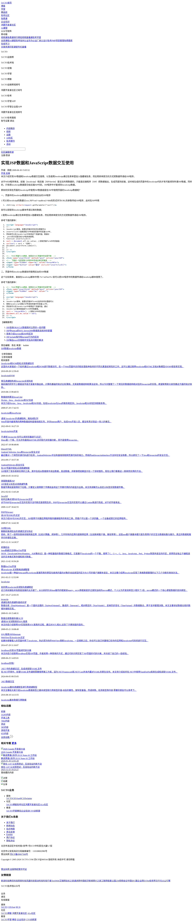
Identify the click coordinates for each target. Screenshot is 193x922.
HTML (9, 449)
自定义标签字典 (14, 484)
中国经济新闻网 (87, 881)
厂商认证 (41, 40)
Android (4, 465)
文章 (3, 47)
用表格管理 (15, 569)
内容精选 (10, 128)
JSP (13, 481)
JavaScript (5, 376)
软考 (18, 40)
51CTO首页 (6, 3)
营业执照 (5, 869)
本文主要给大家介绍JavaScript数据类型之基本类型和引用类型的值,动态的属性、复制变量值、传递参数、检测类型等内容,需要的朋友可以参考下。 (69, 690)
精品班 (4, 12)
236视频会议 (121, 881)
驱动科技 (39, 881)
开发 (15, 431)
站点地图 (10, 829)
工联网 (104, 881)
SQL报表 (5, 634)
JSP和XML (6, 528)
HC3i (22, 798)
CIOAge (16, 798)
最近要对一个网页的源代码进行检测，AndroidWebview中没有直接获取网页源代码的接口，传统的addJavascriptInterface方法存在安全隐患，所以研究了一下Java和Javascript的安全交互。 (85, 455)
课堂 (16, 47)
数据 (3, 566)
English (9, 834)
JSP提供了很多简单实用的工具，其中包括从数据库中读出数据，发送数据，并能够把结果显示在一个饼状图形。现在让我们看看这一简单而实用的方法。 (72, 471)
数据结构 (5, 397)
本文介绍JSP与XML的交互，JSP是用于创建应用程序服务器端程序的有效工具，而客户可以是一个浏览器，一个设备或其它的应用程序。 (64, 518)
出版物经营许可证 (18, 869)
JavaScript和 (6, 413)
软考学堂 (37, 37)
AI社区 (9, 138)
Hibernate (16, 634)
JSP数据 (4, 348)
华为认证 (32, 40)
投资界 (152, 881)
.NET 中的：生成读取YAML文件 (21, 669)
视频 (8, 131)
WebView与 (12, 637)
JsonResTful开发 (13, 550)
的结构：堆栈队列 (19, 418)
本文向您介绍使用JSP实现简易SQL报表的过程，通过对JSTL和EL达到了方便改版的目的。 (43, 625)
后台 (7, 547)
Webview (12, 465)
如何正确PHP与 (16, 499)
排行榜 (17, 37)
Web (11, 431)
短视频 (23, 37)
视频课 (4, 37)
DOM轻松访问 (17, 363)
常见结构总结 (17, 381)
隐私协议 (10, 841)
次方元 (159, 881)
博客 (3, 6)
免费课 (4, 18)
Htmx (3, 449)
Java (13, 413)
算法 (11, 397)
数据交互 (10, 681)
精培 (19, 811)
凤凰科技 (30, 881)
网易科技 (22, 881)
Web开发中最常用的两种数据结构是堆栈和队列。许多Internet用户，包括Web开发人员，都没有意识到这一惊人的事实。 (56, 422)
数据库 (8, 481)
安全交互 (20, 465)
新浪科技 (5, 881)
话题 (8, 135)
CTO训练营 (35, 811)
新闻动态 (10, 826)
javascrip (4, 599)
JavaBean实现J (7, 663)
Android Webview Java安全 (20, 452)
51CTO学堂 (11, 811)
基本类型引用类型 (19, 687)
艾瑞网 (62, 881)
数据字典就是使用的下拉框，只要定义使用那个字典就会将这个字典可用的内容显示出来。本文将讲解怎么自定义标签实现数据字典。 (63, 487)
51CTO (9, 798)
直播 (24, 47)
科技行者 (47, 881)
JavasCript (18, 397)
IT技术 (48, 40)
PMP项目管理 (57, 40)
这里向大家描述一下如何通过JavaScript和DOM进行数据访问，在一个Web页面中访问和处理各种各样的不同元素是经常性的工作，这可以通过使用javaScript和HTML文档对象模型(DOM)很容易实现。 (92, 366)
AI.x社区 (44, 804)
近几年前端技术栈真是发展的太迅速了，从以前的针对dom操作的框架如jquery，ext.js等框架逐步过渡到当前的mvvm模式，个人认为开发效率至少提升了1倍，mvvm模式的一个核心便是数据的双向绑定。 (94, 590)
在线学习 (5, 44)
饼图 (3, 481)
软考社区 (5, 15)
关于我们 (10, 822)
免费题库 (68, 40)
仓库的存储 (13, 602)
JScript (18, 413)
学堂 (3, 9)
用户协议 (10, 837)
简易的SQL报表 (14, 621)
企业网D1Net (143, 881)
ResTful (8, 566)
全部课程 (5, 40)
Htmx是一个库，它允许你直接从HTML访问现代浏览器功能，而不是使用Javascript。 (40, 440)
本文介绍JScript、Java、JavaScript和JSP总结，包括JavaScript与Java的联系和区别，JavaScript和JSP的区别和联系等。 (54, 403)
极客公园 (112, 881)
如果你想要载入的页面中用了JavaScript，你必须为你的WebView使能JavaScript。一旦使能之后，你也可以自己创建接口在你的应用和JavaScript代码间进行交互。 (74, 641)
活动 (8, 144)
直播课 (29, 37)
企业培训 (5, 22)
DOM (12, 376)
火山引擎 (166, 881)
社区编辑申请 (7, 152)
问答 (11, 47)
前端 (3, 547)
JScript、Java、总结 (17, 400)
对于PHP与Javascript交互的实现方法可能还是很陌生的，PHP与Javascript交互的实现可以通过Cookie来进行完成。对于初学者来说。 (61, 502)
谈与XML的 (10, 515)
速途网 (77, 881)
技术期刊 (10, 141)
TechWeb (55, 881)
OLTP (20, 618)
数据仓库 (5, 618)
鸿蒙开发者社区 (8, 25)
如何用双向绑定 (17, 587)
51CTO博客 (11, 804)
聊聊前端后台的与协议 (17, 531)
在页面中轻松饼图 (15, 468)
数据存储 (13, 618)
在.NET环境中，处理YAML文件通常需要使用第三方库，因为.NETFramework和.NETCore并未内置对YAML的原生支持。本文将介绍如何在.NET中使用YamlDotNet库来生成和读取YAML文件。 (89, 672)
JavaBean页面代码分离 (16, 650)
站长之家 (70, 881)
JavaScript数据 (14, 348)
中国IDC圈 (132, 881)
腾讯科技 (13, 881)
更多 (14, 743)
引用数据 (22, 700)
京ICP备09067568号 (19, 854)
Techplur (28, 798)
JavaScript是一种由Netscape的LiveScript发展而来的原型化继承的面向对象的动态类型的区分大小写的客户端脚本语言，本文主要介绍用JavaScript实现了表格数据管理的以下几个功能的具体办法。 (90, 573)
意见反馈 (10, 832)
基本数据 (14, 700)
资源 (7, 47)
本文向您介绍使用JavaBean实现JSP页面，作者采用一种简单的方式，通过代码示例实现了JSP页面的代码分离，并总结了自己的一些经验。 (65, 653)
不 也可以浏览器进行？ (21, 437)
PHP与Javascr (7, 512)
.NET (3, 681)
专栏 (20, 47)
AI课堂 (4, 28)
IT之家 (98, 881)
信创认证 (24, 40)
